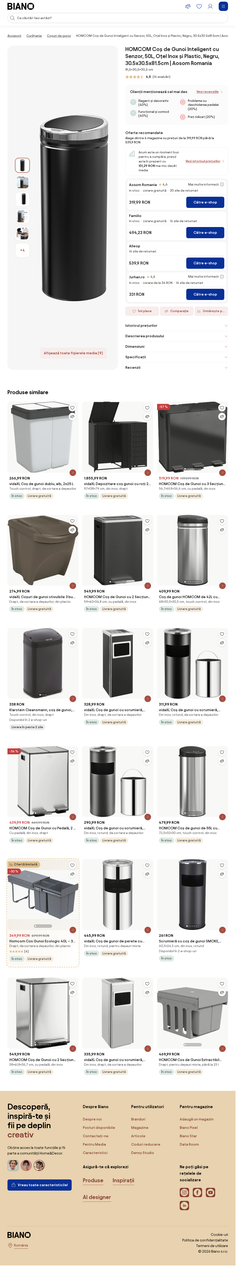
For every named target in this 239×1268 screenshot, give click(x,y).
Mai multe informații (203, 184)
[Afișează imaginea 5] (22, 233)
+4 (22, 250)
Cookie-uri (219, 1235)
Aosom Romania (143, 185)
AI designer (97, 1197)
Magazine (139, 1128)
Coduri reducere (145, 1144)
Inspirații (123, 1180)
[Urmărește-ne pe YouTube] (210, 1192)
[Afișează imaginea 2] (22, 182)
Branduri (138, 1119)
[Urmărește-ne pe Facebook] (197, 1192)
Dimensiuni (134, 346)
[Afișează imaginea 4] (22, 216)
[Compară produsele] (188, 6)
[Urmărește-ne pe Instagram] (184, 1192)
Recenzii (133, 367)
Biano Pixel (189, 1128)
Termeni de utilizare (212, 1246)
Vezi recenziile (208, 91)
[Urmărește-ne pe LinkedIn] (184, 1205)
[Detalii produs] (73, 472)
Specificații (135, 357)
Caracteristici (95, 1153)
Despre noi (92, 1119)
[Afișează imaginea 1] (22, 165)
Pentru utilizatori (147, 1106)
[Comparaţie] (72, 416)
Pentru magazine (196, 1106)
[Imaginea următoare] (224, 435)
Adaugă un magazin (197, 1119)
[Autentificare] (210, 6)
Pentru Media (94, 1144)
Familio (135, 216)
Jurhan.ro (137, 277)
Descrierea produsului (144, 336)
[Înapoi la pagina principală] (20, 6)
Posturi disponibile (99, 1128)
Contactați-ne (96, 1136)
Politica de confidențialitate (205, 1240)
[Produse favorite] (199, 6)
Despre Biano (96, 1106)
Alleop (134, 246)
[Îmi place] (72, 407)
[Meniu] (223, 6)
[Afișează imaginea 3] (22, 199)
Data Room (189, 1144)
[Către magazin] (73, 207)
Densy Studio (142, 1153)
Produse (93, 1180)
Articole (138, 1136)
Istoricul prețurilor (141, 325)
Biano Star (188, 1136)
